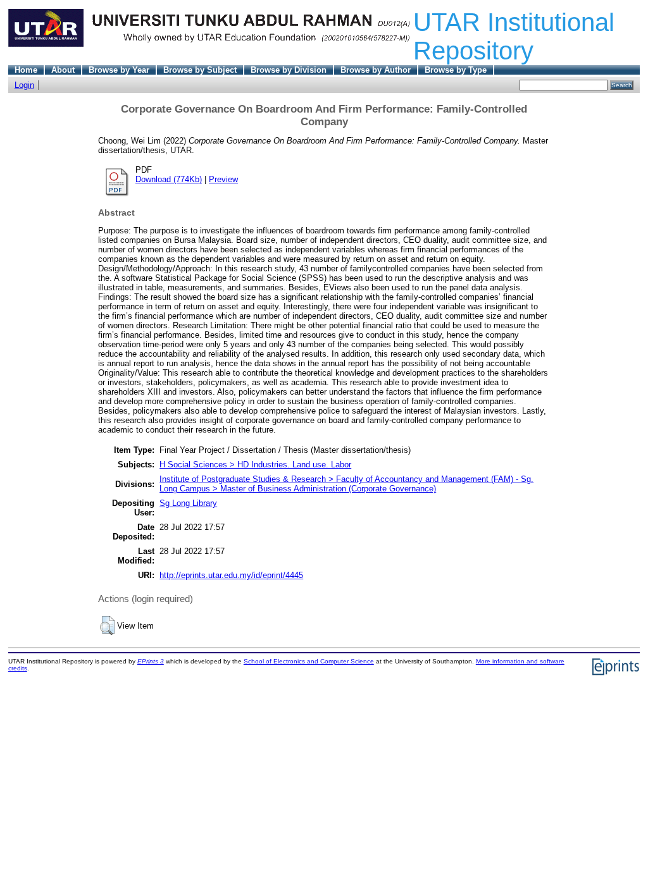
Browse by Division (289, 70)
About (63, 70)
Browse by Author (375, 70)
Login (24, 85)
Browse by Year (119, 70)
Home (26, 70)
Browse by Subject (200, 70)
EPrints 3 (150, 661)
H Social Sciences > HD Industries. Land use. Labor (255, 464)
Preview (223, 179)
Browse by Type (456, 70)
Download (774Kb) (168, 179)
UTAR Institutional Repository (513, 36)
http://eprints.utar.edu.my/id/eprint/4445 (231, 575)
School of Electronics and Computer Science (309, 661)
